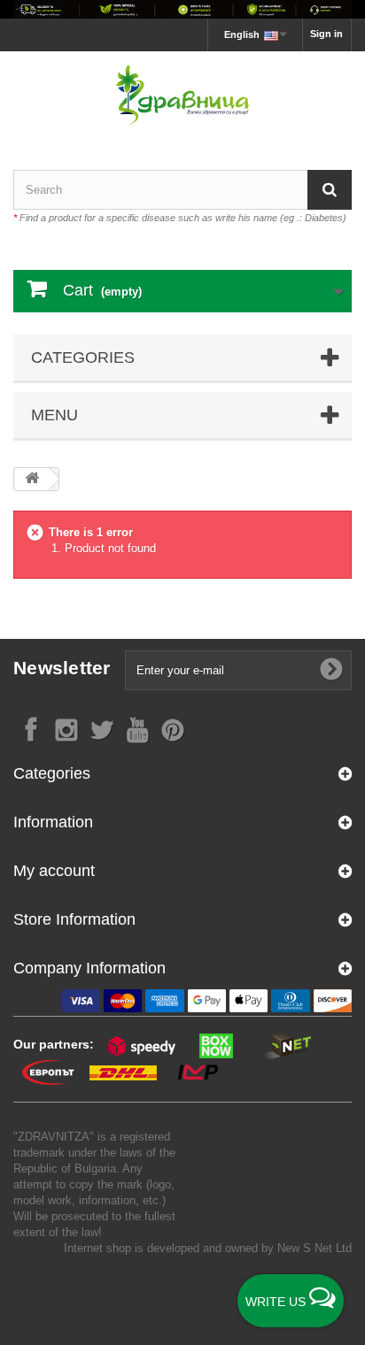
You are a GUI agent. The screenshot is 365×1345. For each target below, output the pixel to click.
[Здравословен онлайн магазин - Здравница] (182, 95)
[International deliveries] (182, 9)
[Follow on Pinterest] (172, 729)
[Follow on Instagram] (66, 729)
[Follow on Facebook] (31, 729)
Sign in (326, 33)
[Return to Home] (32, 479)
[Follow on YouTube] (137, 729)
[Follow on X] (101, 729)
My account (54, 871)
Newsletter (62, 667)
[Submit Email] (331, 669)
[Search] (329, 190)
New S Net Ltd (314, 1248)
